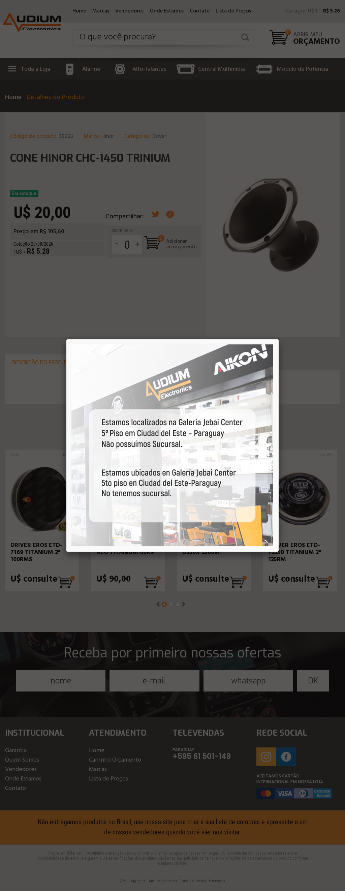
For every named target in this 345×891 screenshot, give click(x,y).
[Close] (279, 339)
